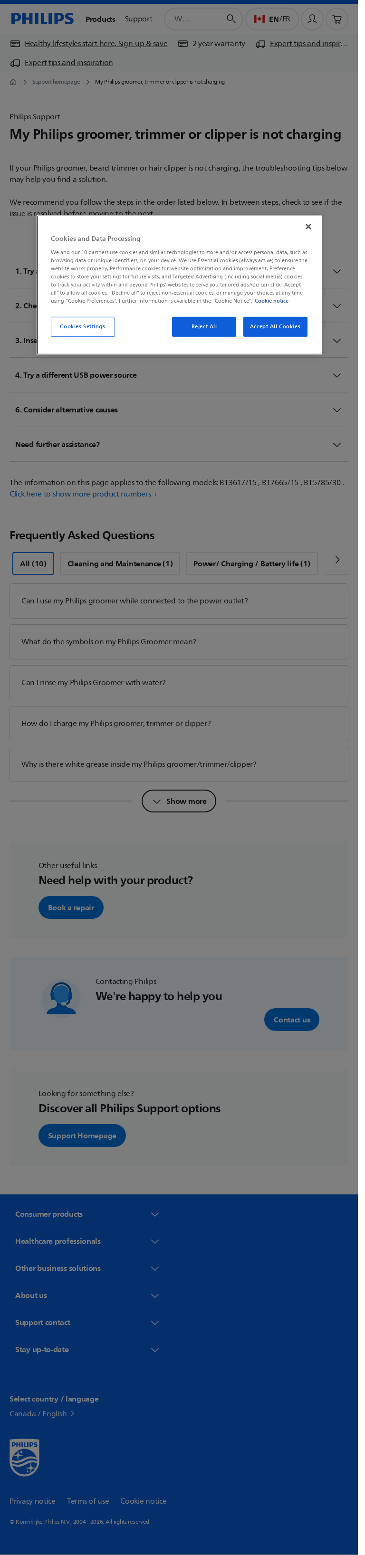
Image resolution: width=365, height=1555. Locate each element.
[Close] (308, 226)
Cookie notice (271, 300)
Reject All (204, 326)
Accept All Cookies (275, 326)
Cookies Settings (82, 326)
